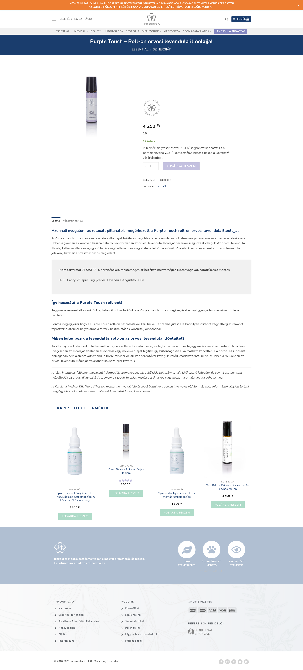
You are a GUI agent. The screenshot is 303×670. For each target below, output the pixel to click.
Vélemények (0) (73, 220)
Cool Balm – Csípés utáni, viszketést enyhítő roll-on (228, 487)
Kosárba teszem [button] (75, 516)
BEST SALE (132, 31)
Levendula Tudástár (230, 31)
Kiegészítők (172, 31)
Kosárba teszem (181, 166)
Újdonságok (114, 31)
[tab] (56, 221)
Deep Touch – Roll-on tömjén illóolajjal (126, 471)
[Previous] (51, 471)
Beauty (95, 31)
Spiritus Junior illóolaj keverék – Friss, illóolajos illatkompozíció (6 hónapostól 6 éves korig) (75, 496)
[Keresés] (226, 19)
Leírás (56, 220)
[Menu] (54, 19)
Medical (80, 31)
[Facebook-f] (221, 661)
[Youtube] (240, 661)
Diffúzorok (150, 31)
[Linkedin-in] (246, 661)
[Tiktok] (233, 661)
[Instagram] (227, 661)
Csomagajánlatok (196, 31)
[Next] (251, 471)
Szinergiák (162, 49)
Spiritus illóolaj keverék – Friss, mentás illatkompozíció (177, 495)
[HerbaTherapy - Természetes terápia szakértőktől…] (151, 19)
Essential (63, 31)
